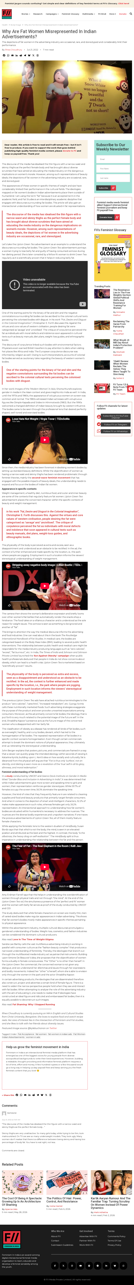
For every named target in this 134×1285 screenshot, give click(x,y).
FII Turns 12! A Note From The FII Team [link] (121, 387)
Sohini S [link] (120, 378)
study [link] (9, 776)
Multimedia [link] (88, 14)
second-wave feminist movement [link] (51, 477)
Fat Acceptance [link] (26, 1034)
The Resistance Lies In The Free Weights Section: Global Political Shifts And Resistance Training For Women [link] (122, 299)
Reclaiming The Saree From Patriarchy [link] (121, 324)
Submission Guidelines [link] (62, 1245)
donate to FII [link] (69, 151)
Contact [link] (55, 1240)
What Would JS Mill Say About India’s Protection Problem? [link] (122, 344)
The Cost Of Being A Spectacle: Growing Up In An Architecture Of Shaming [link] (22, 1201)
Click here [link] (123, 3)
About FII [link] (56, 1236)
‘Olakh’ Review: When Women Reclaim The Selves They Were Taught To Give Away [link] (121, 368)
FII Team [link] (120, 394)
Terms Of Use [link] (114, 1240)
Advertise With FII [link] (88, 1236)
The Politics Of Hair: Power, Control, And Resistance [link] (64, 1200)
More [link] (112, 14)
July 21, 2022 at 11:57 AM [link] (11, 1120)
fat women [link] (41, 1034)
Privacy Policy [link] (114, 1245)
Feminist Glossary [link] (70, 14)
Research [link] (38, 14)
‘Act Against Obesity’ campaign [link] (51, 656)
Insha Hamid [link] (56, 1206)
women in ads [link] (33, 1037)
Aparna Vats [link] (11, 1209)
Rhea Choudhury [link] (13, 49)
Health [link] (5, 25)
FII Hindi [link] (102, 14)
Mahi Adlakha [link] (101, 1212)
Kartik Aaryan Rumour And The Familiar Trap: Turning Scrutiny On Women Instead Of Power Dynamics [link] (110, 1203)
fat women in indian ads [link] (60, 1034)
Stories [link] (25, 14)
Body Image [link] (16, 25)
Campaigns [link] (51, 14)
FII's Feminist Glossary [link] (110, 230)
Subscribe (103, 188)
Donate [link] (122, 14)
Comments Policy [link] (116, 1236)
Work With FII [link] (86, 1245)
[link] (130, 388)
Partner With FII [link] (87, 1240)
